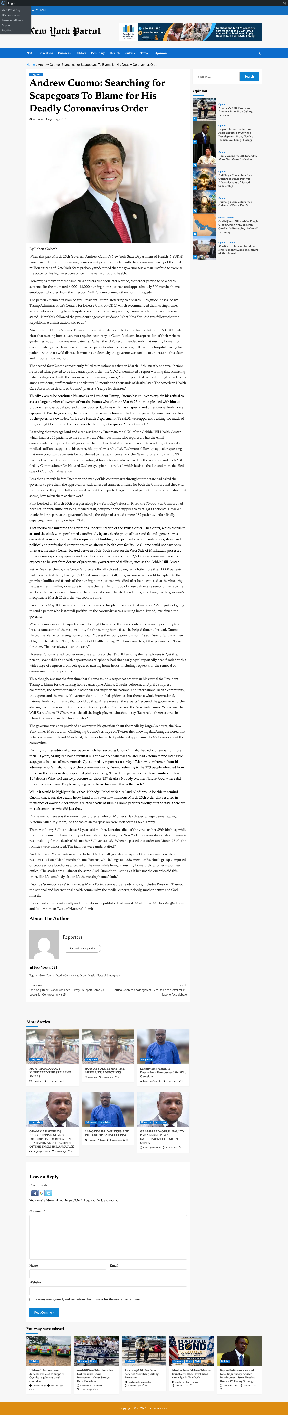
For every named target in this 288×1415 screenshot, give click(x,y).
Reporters (38, 119)
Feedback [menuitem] (8, 30)
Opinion (161, 53)
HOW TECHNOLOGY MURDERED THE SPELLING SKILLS (50, 1073)
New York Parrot (231, 1385)
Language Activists (152, 1081)
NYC (30, 53)
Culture (130, 53)
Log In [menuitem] (12, 3)
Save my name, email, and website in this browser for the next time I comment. (89, 1299)
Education (45, 53)
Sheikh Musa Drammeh (91, 1385)
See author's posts (82, 948)
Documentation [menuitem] (11, 15)
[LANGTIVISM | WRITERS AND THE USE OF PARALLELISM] (108, 1109)
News (93, 1361)
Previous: (66, 989)
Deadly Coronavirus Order (71, 975)
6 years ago (54, 119)
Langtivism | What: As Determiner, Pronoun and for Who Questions (163, 1073)
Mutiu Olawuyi (97, 975)
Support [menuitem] (7, 25)
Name (34, 1265)
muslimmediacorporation (139, 1382)
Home (30, 64)
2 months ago (134, 1385)
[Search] (259, 53)
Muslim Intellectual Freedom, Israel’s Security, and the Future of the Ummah (238, 250)
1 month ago (86, 1389)
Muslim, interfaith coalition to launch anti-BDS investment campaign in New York (191, 1374)
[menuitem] (3, 3)
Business (64, 53)
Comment (37, 1211)
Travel (145, 53)
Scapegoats (113, 975)
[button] (34, 1193)
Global (221, 218)
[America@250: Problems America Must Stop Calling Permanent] (204, 109)
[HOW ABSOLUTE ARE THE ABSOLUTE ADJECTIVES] (108, 1046)
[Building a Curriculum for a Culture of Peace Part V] (204, 201)
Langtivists (36, 75)
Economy (98, 53)
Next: (149, 989)
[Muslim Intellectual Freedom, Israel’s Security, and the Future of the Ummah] (204, 247)
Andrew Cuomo (45, 975)
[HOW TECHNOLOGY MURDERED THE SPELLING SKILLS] (52, 1046)
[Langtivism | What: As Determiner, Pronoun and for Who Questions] (163, 1046)
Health (115, 53)
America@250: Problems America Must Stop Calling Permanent (235, 112)
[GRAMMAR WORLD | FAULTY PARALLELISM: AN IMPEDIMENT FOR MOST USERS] (163, 1109)
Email (115, 1265)
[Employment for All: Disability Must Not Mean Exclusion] (204, 155)
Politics (80, 53)
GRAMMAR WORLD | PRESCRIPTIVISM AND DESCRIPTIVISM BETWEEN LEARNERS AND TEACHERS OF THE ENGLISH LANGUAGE (51, 1139)
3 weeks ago (57, 1385)
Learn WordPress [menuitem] (12, 20)
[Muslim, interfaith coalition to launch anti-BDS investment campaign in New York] (191, 1351)
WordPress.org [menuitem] (11, 10)
